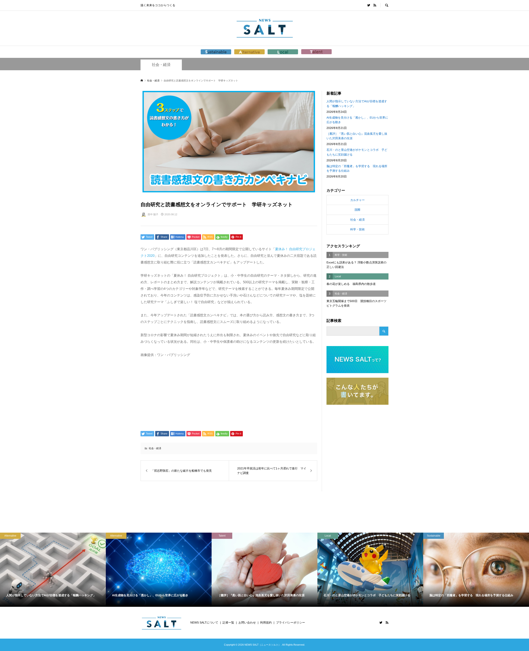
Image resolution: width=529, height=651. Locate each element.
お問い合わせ (247, 622)
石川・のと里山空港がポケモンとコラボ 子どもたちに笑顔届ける (356, 152)
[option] (53, 570)
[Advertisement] (229, 394)
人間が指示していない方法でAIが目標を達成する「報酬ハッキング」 (356, 103)
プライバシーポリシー (290, 622)
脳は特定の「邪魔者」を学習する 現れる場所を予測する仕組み (356, 168)
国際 (357, 209)
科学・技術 (357, 229)
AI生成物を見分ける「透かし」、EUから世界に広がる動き (357, 120)
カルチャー (357, 200)
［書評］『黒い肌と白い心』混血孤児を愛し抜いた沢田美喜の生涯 (356, 136)
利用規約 (266, 622)
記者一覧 (228, 622)
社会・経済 (161, 65)
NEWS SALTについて (204, 622)
